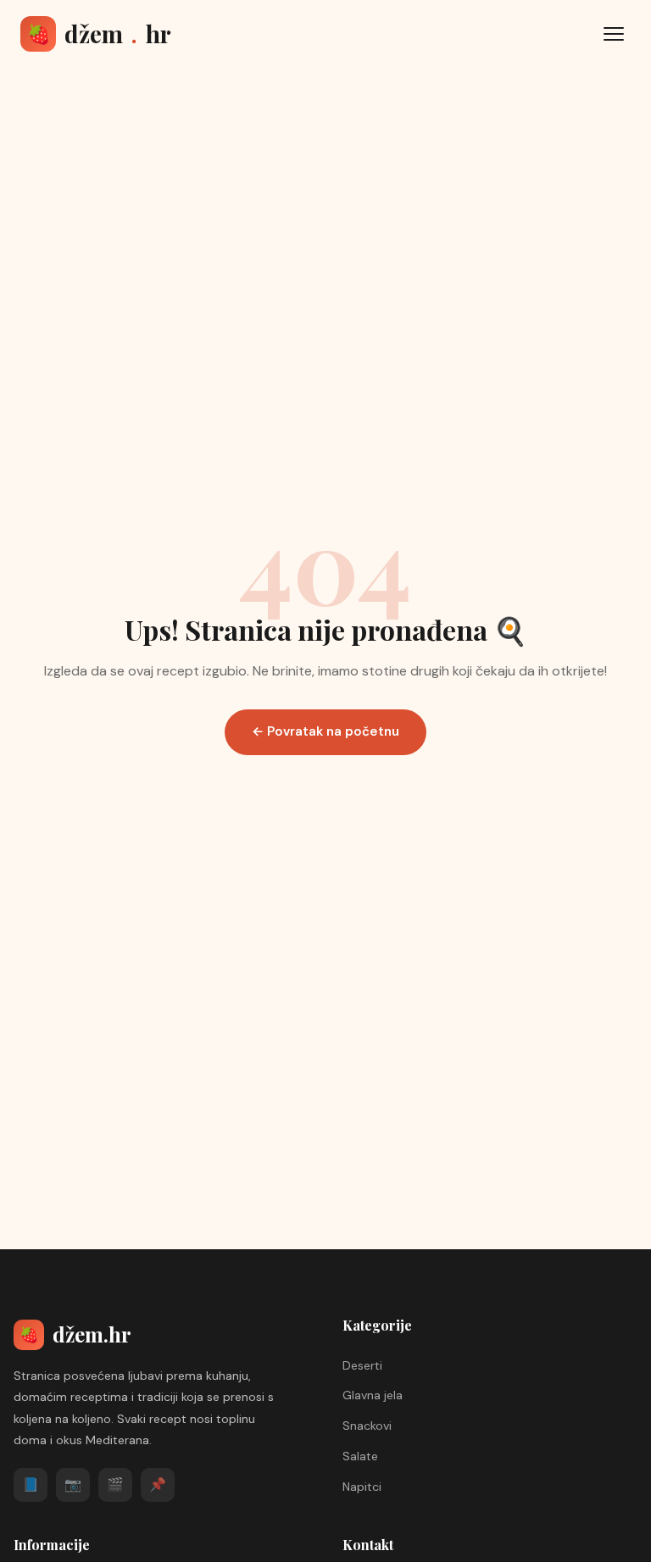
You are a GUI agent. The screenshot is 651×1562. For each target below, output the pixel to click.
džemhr (99, 33)
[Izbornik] (614, 33)
